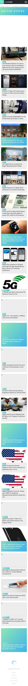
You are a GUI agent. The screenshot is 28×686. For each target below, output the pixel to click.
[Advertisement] (14, 30)
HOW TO (8, 6)
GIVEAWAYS (15, 6)
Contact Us (14, 675)
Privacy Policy (14, 678)
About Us (14, 672)
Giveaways (14, 683)
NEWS (2, 6)
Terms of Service (14, 680)
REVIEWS (22, 6)
